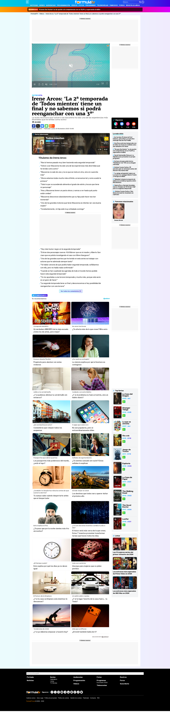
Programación (63, 5)
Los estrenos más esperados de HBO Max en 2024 (124, 592)
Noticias (34, 5)
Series (42, 5)
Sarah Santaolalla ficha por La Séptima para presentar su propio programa (124, 156)
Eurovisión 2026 (102, 682)
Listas (52, 681)
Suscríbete (124, 684)
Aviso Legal (40, 698)
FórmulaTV (34, 14)
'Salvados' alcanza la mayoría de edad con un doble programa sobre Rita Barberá (124, 180)
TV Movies (53, 683)
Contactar (93, 698)
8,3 (124, 401)
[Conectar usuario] (142, 2)
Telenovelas (102, 5)
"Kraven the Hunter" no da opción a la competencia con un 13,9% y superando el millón (124, 150)
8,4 (124, 441)
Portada (30, 677)
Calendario (53, 679)
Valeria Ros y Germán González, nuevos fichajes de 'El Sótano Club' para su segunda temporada (124, 187)
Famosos (114, 5)
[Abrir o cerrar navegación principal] (27, 2)
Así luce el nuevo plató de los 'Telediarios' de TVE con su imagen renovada (124, 162)
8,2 (124, 457)
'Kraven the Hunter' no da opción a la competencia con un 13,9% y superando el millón (64, 9)
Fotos (81, 5)
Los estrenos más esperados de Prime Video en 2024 (124, 573)
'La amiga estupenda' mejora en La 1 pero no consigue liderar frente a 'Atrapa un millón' (124, 175)
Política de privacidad (51, 698)
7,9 (124, 499)
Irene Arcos (118, 220)
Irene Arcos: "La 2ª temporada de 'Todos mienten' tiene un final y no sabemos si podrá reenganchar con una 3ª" (83, 14)
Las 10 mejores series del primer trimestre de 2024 (123, 553)
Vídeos (74, 5)
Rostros (123, 677)
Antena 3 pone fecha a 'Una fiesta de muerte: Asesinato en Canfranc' (123, 193)
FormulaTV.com (30, 701)
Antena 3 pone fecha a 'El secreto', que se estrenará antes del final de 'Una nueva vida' (125, 168)
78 (100, 149)
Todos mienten (55, 138)
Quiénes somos (31, 698)
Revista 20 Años (133, 5)
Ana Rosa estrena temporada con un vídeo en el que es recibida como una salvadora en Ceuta (124, 144)
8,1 (123, 469)
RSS (98, 698)
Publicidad (86, 698)
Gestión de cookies (76, 698)
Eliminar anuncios (85, 18)
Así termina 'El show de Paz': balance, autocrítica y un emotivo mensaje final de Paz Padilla (123, 138)
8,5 (124, 485)
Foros (122, 5)
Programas (91, 5)
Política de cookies (63, 698)
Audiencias (51, 5)
